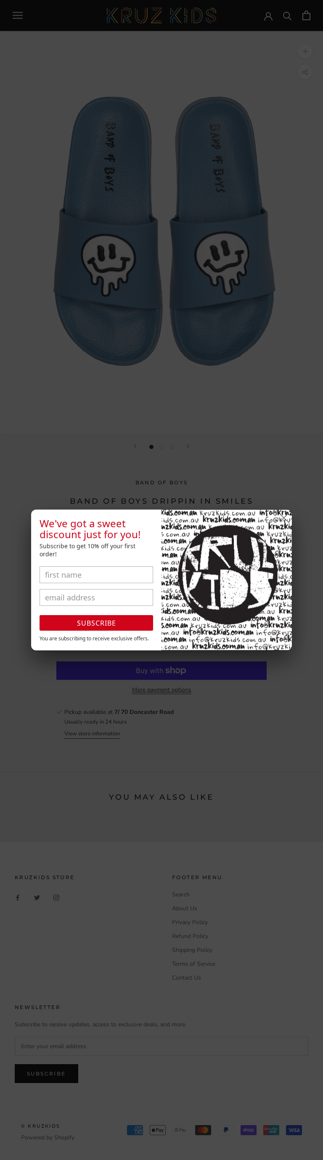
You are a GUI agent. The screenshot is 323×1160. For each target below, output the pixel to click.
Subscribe (96, 623)
